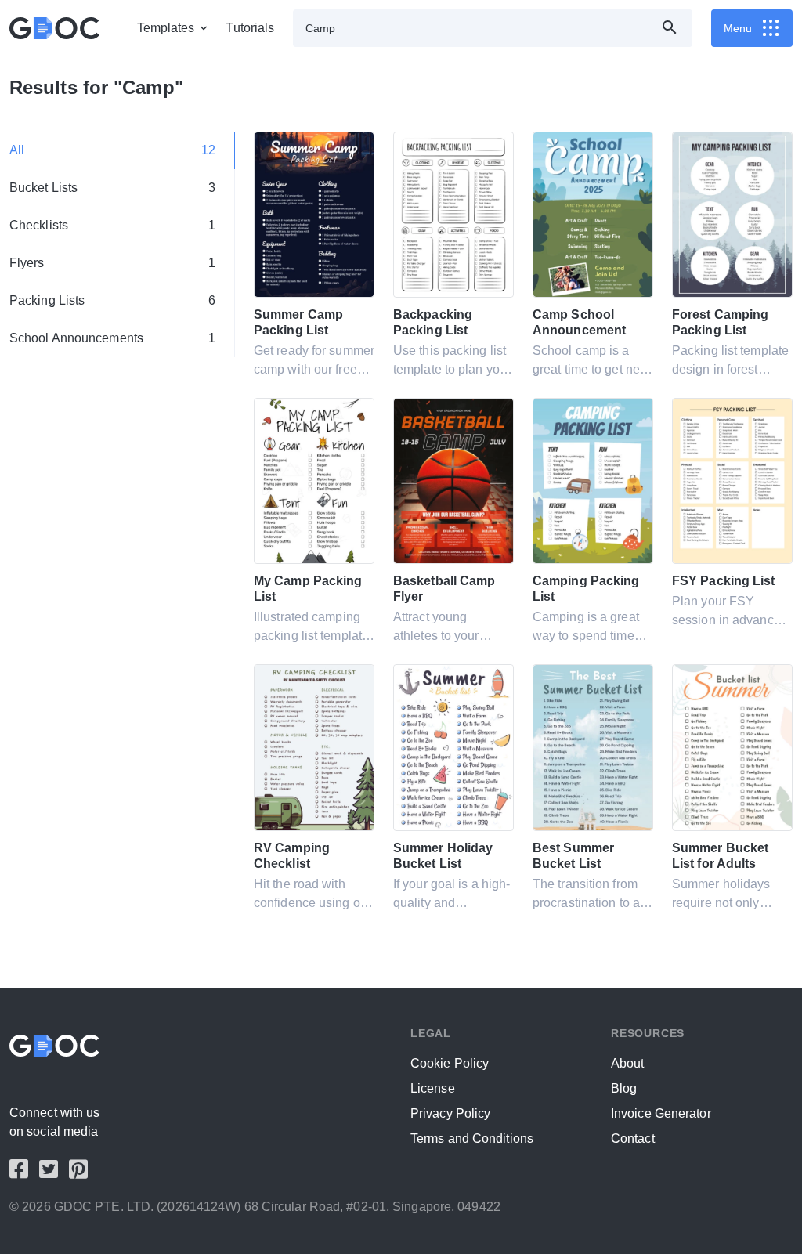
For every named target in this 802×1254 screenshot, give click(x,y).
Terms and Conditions (471, 1138)
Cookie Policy (449, 1063)
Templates (166, 27)
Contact (633, 1138)
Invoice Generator (661, 1113)
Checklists (112, 225)
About (628, 1063)
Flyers (112, 262)
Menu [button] (738, 28)
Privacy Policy (450, 1113)
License (432, 1088)
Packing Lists (112, 300)
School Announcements (112, 338)
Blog (624, 1088)
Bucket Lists (112, 187)
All (112, 150)
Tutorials (250, 27)
